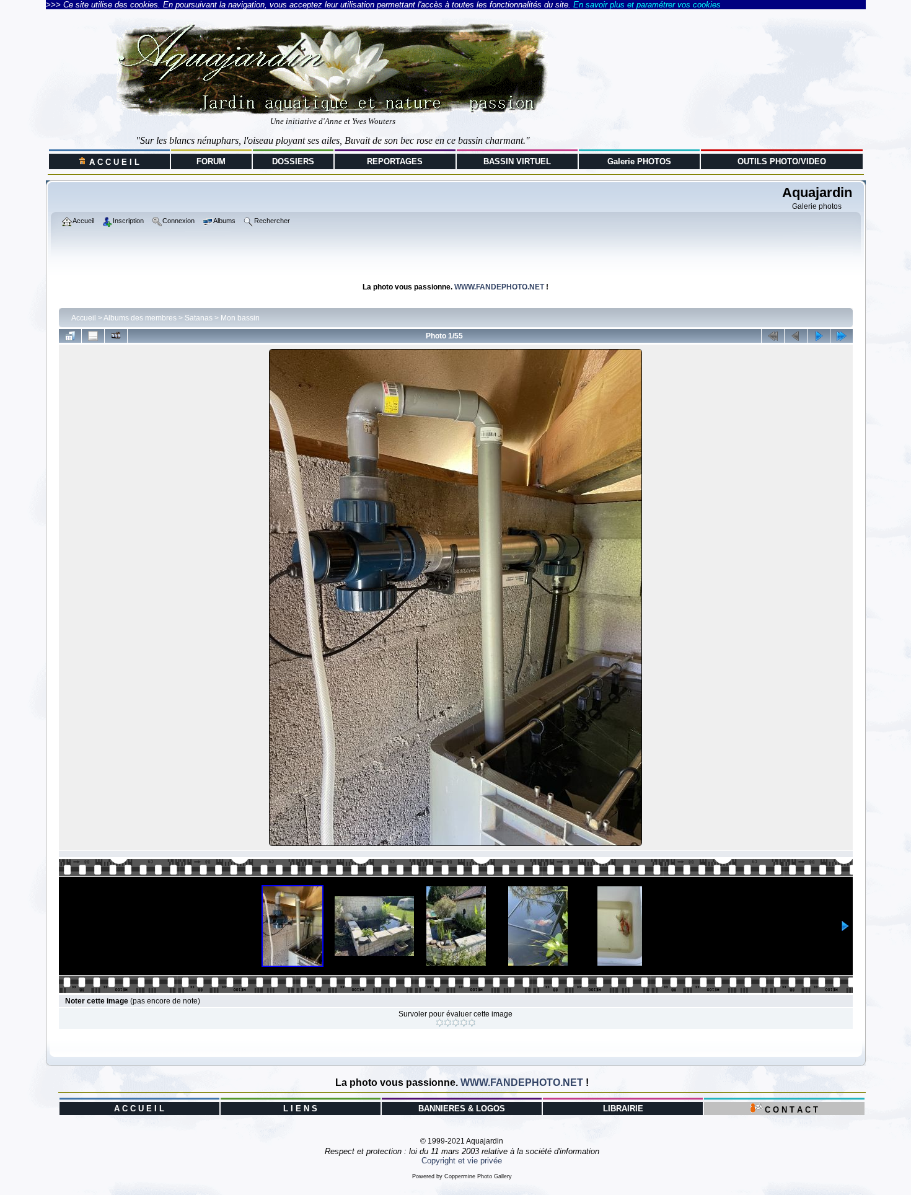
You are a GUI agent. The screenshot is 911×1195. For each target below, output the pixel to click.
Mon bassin (240, 318)
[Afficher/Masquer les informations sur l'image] (93, 336)
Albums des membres (140, 318)
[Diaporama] (116, 336)
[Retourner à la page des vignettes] (70, 336)
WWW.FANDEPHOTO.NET (499, 287)
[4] (464, 1022)
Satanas (199, 318)
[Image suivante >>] (819, 336)
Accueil (83, 318)
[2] (448, 1022)
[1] (440, 1022)
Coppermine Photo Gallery (478, 1176)
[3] (456, 1022)
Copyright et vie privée (461, 1160)
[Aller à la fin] (841, 336)
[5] (472, 1022)
